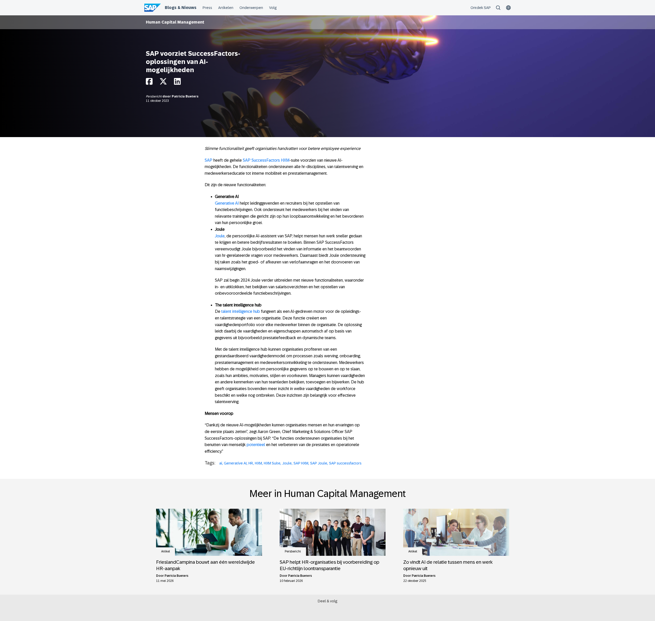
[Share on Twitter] (163, 83)
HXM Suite (272, 463)
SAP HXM (300, 463)
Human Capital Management (175, 22)
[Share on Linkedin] (177, 83)
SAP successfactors (345, 463)
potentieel (256, 444)
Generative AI (227, 203)
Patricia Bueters (185, 96)
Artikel (165, 551)
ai (220, 463)
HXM (258, 463)
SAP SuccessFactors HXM (266, 160)
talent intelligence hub (240, 311)
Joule (220, 236)
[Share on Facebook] (149, 83)
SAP (208, 160)
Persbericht (154, 96)
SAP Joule (318, 463)
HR (250, 463)
